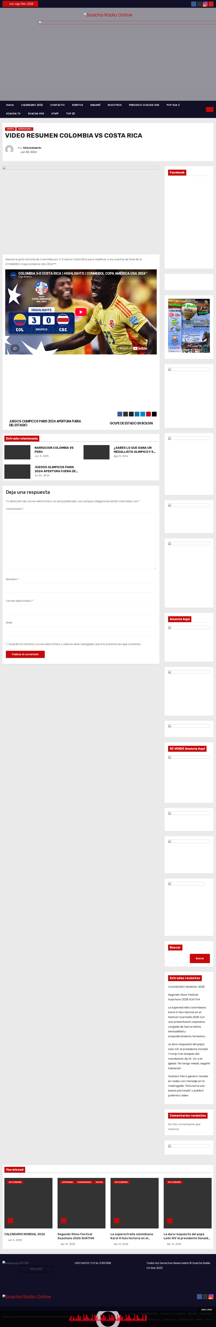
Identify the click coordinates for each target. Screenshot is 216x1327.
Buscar (175, 947)
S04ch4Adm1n (32, 148)
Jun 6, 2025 (42, 456)
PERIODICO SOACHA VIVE (144, 105)
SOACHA (99, 1182)
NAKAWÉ (95, 105)
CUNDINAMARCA (84, 1182)
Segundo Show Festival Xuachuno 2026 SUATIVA (76, 1236)
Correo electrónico (19, 601)
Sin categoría (15, 1182)
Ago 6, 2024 (121, 456)
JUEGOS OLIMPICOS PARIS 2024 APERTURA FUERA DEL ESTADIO (56, 471)
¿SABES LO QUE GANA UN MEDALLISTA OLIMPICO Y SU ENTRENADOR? (135, 452)
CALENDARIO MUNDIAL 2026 (186, 987)
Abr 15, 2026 (68, 1244)
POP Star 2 (173, 105)
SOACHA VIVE (36, 113)
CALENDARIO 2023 (32, 105)
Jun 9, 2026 (15, 1240)
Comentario (15, 509)
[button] (204, 109)
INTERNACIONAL (25, 129)
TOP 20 (70, 113)
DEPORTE (10, 129)
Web (9, 623)
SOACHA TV (13, 113)
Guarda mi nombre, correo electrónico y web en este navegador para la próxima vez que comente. (75, 644)
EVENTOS (77, 105)
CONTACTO (57, 105)
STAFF (55, 113)
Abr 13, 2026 (121, 1244)
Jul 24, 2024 (42, 475)
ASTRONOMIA (67, 1182)
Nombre (12, 579)
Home (10, 105)
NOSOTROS (115, 105)
